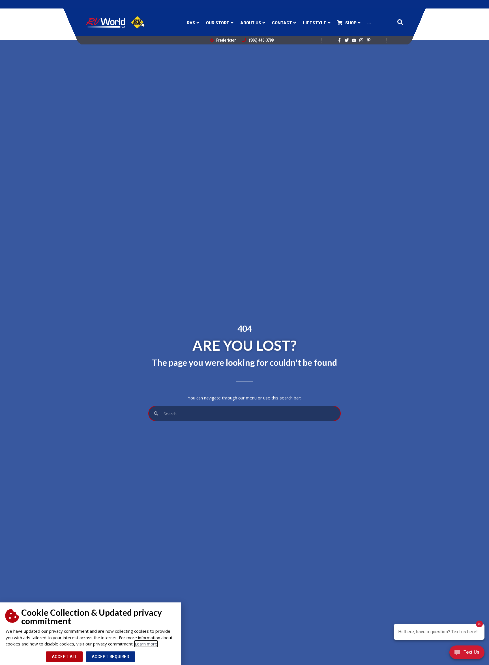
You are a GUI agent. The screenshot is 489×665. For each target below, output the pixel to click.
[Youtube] (354, 40)
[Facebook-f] (339, 40)
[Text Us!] (467, 653)
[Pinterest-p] (368, 40)
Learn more (146, 644)
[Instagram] (361, 40)
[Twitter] (346, 40)
